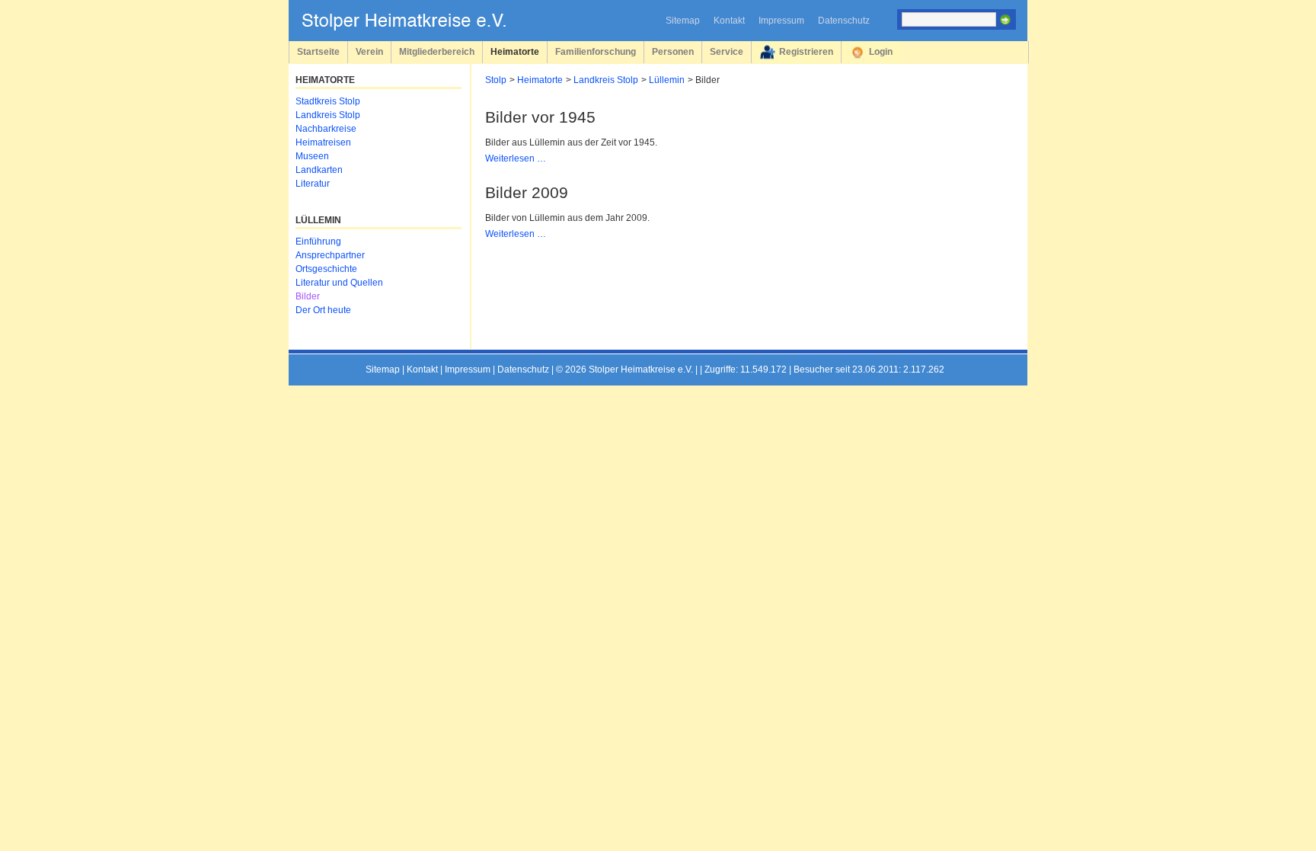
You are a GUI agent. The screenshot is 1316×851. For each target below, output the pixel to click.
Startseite (318, 51)
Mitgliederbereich (436, 51)
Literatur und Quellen (339, 282)
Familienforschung (595, 51)
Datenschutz (844, 20)
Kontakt (729, 20)
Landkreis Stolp (605, 80)
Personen (673, 51)
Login (881, 51)
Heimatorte (514, 51)
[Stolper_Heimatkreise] (415, 27)
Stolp (495, 80)
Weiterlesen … (515, 158)
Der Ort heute (323, 310)
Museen (312, 156)
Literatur (312, 183)
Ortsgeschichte (326, 269)
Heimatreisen (323, 142)
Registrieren (806, 51)
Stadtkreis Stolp (327, 101)
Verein (369, 51)
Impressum (781, 20)
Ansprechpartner (330, 255)
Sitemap (683, 20)
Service (726, 51)
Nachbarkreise (325, 128)
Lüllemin (667, 80)
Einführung (318, 241)
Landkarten (319, 170)
